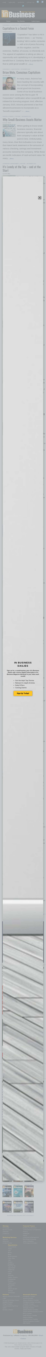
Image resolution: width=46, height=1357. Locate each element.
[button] (39, 197)
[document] (23, 678)
